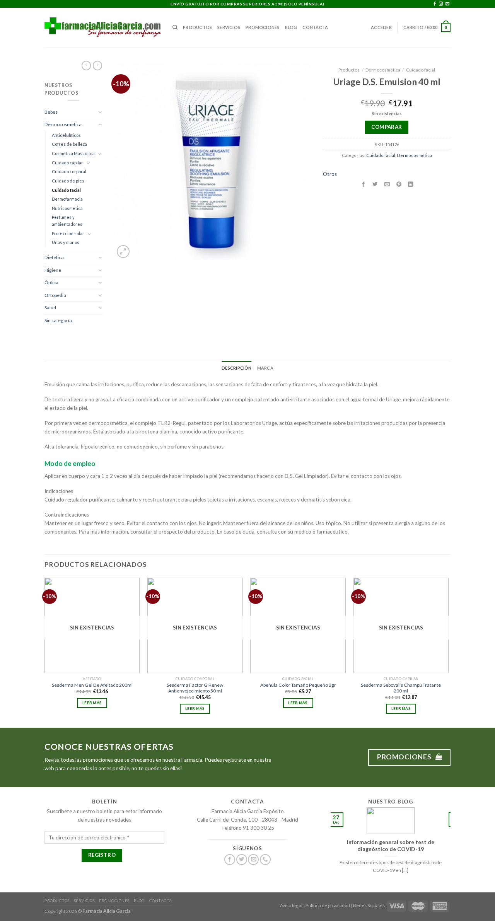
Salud (50, 307)
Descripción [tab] (236, 367)
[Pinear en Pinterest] (398, 184)
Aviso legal (291, 905)
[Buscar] (175, 27)
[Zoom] (123, 251)
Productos (197, 27)
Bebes (51, 112)
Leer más (92, 702)
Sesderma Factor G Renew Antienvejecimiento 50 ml (195, 688)
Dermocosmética (63, 124)
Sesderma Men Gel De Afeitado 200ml (92, 685)
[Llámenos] (265, 859)
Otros (330, 174)
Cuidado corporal (69, 171)
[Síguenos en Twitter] (241, 859)
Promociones (262, 27)
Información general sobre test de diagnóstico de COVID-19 (390, 845)
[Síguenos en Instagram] (441, 4)
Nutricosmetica (67, 208)
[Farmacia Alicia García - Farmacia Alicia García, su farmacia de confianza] (102, 27)
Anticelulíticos (66, 135)
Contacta (315, 27)
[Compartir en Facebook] (363, 184)
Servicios (228, 27)
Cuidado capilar (67, 162)
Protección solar (68, 233)
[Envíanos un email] (447, 4)
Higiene (52, 270)
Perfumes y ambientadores (67, 221)
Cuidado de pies (68, 180)
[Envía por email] (387, 184)
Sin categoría (58, 320)
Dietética (54, 257)
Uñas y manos (65, 242)
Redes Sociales (369, 905)
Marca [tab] (265, 367)
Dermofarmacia (67, 198)
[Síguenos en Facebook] (435, 4)
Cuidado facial (66, 190)
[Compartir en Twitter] (375, 184)
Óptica (51, 282)
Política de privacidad (328, 905)
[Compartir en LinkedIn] (410, 184)
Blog (291, 27)
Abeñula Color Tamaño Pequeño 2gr (298, 685)
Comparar (386, 127)
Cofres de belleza (69, 144)
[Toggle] (100, 112)
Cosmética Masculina (73, 153)
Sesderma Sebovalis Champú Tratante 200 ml (401, 688)
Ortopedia (55, 295)
